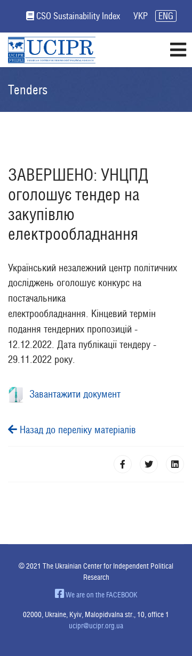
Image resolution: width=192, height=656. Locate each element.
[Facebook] (123, 464)
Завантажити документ (72, 394)
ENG (165, 16)
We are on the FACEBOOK (101, 594)
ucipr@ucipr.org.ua (96, 625)
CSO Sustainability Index (78, 16)
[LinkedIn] (175, 464)
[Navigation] (178, 50)
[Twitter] (149, 464)
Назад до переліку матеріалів (76, 429)
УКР (140, 16)
